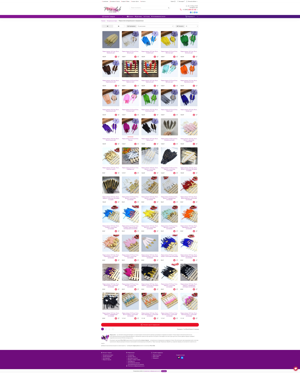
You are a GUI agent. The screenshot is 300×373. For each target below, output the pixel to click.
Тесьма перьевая (107, 356)
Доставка (139, 16)
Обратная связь (157, 355)
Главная (103, 20)
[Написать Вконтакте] (191, 12)
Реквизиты (156, 358)
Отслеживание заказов (134, 362)
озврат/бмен (125, 1)
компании (105, 1)
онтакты (142, 1)
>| (112, 329)
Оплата (131, 16)
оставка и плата (115, 1)
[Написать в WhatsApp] (193, 12)
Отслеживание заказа (158, 16)
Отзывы (147, 16)
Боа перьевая (106, 358)
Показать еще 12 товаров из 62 (151, 324)
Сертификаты (131, 361)
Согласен (164, 371)
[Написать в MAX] (195, 12)
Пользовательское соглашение (136, 364)
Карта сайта (156, 356)
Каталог (109, 16)
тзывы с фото (135, 1)
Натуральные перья (112, 20)
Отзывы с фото (132, 356)
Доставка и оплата (133, 358)
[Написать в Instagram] (197, 12)
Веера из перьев (107, 359)
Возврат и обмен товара (134, 359)
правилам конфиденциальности (152, 371)
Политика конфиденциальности (136, 366)
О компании (131, 355)
